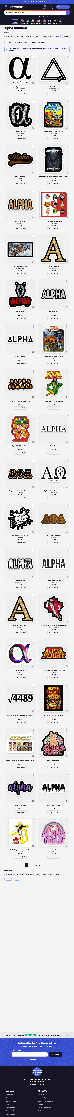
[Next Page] (50, 865)
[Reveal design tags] (33, 83)
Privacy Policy (33, 1059)
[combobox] (35, 13)
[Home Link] (16, 7)
